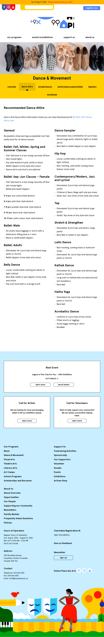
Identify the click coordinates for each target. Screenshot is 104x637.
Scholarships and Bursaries (18, 481)
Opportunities (11, 497)
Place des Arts (52, 22)
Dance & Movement (14, 455)
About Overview (12, 493)
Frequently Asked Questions (18, 518)
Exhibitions (59, 476)
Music (7, 451)
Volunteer (59, 464)
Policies (8, 523)
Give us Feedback (63, 543)
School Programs (13, 476)
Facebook (79, 570)
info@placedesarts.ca (18, 578)
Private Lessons (45, 87)
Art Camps (9, 472)
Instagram (84, 570)
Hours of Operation (14, 531)
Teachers (92, 87)
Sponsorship (60, 455)
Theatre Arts (10, 464)
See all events (64, 385)
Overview (11, 87)
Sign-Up (63, 558)
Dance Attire (27, 87)
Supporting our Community (18, 506)
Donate (57, 468)
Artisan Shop (60, 481)
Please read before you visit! (60, 2)
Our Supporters (62, 459)
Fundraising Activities (65, 451)
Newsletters (10, 510)
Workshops (52, 95)
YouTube (90, 570)
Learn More (40, 385)
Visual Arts (9, 459)
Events (57, 472)
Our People (10, 501)
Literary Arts (10, 468)
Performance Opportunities (70, 87)
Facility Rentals (11, 514)
